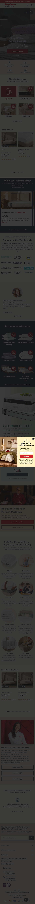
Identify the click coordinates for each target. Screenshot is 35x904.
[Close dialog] (33, 439)
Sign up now (26, 456)
